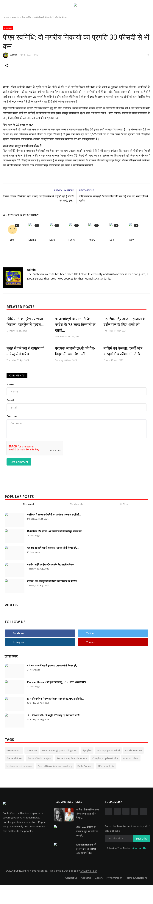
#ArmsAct (31, 750)
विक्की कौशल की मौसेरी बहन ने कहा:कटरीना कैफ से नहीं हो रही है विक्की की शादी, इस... (38, 198)
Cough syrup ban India (105, 758)
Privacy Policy (114, 877)
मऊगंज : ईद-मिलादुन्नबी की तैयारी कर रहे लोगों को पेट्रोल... (53, 581)
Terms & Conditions (136, 877)
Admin (13, 54)
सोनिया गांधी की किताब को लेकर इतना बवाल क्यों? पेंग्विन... (87, 813)
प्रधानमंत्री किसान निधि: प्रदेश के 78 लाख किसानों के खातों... (75, 325)
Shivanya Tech (88, 870)
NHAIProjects (14, 750)
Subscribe (141, 838)
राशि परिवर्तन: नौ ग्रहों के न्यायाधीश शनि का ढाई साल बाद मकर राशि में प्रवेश (113, 198)
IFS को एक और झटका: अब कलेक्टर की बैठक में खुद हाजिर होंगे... (55, 531)
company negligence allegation (59, 750)
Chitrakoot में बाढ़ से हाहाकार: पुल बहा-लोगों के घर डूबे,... (53, 547)
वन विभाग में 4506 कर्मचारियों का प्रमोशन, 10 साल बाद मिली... (54, 514)
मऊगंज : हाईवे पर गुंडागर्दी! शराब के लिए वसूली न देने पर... (52, 564)
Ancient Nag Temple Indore (72, 758)
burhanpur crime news (19, 766)
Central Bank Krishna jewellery (55, 766)
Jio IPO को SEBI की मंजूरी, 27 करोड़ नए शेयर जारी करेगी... (54, 715)
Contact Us (139, 848)
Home (6, 17)
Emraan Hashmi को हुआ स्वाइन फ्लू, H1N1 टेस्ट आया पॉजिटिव (56, 682)
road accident (131, 758)
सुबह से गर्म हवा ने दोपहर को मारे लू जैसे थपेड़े (25, 351)
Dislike (32, 239)
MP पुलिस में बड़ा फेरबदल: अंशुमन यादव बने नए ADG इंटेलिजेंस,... (56, 698)
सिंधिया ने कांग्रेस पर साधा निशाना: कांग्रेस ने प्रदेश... (25, 322)
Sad (112, 239)
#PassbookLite (106, 766)
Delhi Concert (85, 766)
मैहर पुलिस (87, 750)
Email (10, 400)
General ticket (14, 758)
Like (12, 239)
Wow (131, 239)
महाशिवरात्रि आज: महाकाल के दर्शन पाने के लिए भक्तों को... (125, 322)
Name (10, 384)
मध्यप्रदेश (15, 17)
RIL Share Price (133, 750)
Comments (17, 375)
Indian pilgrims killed (108, 750)
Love (52, 239)
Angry (92, 239)
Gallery (99, 877)
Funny (71, 239)
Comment (13, 416)
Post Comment (19, 462)
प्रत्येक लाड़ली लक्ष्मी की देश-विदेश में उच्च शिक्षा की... (75, 351)
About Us (86, 877)
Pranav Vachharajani (39, 758)
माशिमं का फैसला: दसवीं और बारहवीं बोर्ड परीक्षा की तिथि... (123, 351)
